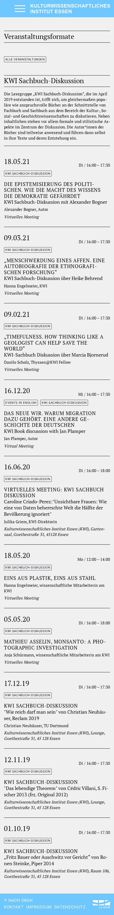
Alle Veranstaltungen (25, 59)
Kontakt (14, 907)
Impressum (39, 907)
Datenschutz (70, 907)
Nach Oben (20, 900)
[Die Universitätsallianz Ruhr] (101, 904)
